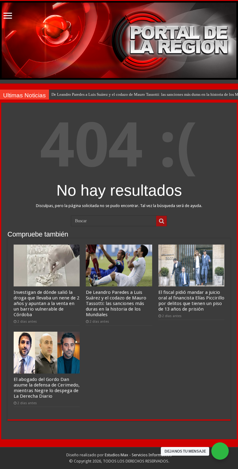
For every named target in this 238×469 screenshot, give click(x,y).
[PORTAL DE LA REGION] (119, 40)
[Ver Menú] (8, 16)
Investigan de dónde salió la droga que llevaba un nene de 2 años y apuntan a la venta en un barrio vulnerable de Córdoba (46, 303)
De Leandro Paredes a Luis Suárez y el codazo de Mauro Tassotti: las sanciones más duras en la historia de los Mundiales (116, 303)
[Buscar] (161, 221)
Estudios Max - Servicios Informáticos (138, 455)
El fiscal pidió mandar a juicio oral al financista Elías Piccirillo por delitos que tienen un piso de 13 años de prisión (191, 301)
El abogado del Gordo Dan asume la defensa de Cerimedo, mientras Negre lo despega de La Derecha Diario (47, 388)
